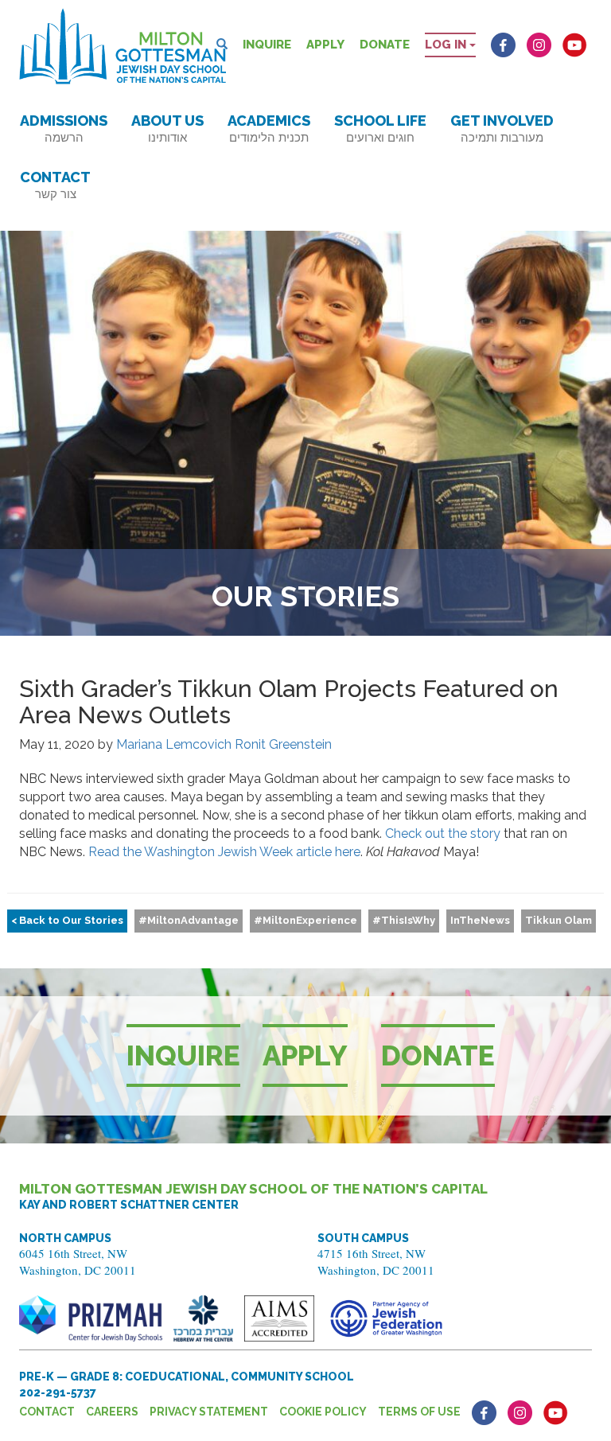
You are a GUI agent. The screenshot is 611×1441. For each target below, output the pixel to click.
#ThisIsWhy (403, 920)
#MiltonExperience (305, 920)
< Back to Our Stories (67, 920)
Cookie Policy (323, 1411)
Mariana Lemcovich (174, 744)
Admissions (63, 128)
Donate (385, 44)
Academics (269, 128)
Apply (325, 44)
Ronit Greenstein (283, 744)
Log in (447, 44)
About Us (167, 128)
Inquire (267, 44)
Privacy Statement (209, 1411)
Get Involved (502, 128)
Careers (112, 1411)
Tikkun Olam (558, 920)
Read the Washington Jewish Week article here (224, 851)
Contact (55, 185)
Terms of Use (419, 1411)
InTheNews (480, 920)
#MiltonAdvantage (188, 920)
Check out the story (442, 833)
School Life (380, 128)
